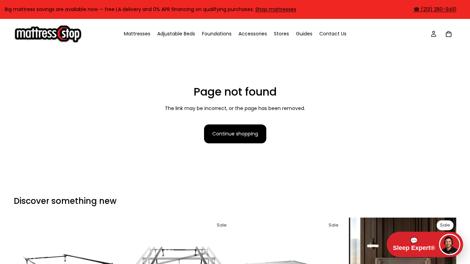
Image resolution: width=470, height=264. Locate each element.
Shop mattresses (275, 9)
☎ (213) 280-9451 (435, 9)
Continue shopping (235, 133)
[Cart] (448, 33)
